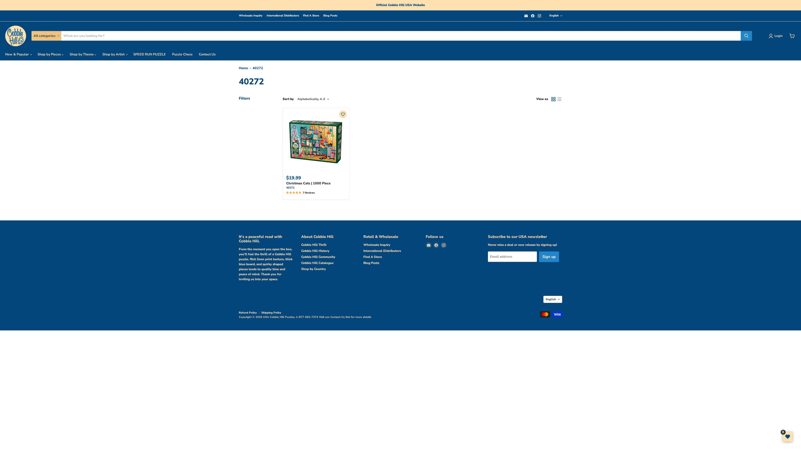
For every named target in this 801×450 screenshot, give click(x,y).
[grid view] (553, 99)
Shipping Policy (271, 313)
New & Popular (17, 54)
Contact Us (207, 54)
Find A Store (311, 15)
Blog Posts (330, 15)
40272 (290, 188)
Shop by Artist (113, 54)
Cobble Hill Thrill (313, 245)
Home (243, 68)
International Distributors (283, 15)
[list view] (559, 99)
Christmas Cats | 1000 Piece (308, 183)
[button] (343, 114)
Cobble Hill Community (318, 257)
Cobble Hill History (315, 251)
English (554, 16)
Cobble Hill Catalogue (317, 263)
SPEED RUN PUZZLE (149, 54)
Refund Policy (248, 313)
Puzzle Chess (182, 54)
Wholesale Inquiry (250, 15)
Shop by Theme (82, 54)
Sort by (288, 99)
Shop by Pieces (50, 54)
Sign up (549, 256)
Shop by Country (313, 269)
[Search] (746, 36)
